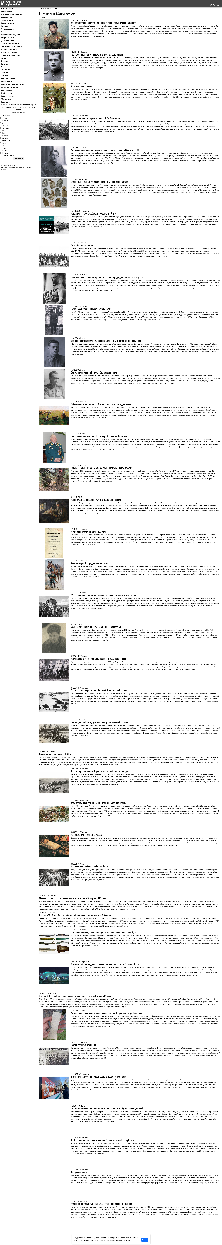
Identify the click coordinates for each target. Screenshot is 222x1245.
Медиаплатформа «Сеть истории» (11, 3)
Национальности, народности (10, 34)
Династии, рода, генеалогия (10, 43)
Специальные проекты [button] (8, 78)
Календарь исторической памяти (11, 14)
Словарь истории (6, 90)
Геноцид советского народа (9, 52)
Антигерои (4, 72)
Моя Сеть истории (6, 93)
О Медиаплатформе (7, 8)
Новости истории (6, 11)
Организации (5, 26)
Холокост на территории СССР (10, 55)
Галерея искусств (6, 81)
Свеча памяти (5, 66)
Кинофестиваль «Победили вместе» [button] (12, 84)
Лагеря (3, 58)
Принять (144, 1240)
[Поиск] (214, 5)
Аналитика (4, 75)
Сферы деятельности (8, 23)
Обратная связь (6, 99)
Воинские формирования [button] (9, 31)
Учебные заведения (7, 29)
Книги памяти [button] (5, 64)
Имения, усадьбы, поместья (9, 87)
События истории (6, 17)
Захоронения (5, 61)
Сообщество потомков (8, 96)
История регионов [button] (6, 37)
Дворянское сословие (8, 40)
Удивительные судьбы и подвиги (11, 46)
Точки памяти (5, 69)
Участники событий (7, 20)
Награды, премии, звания (9, 49)
